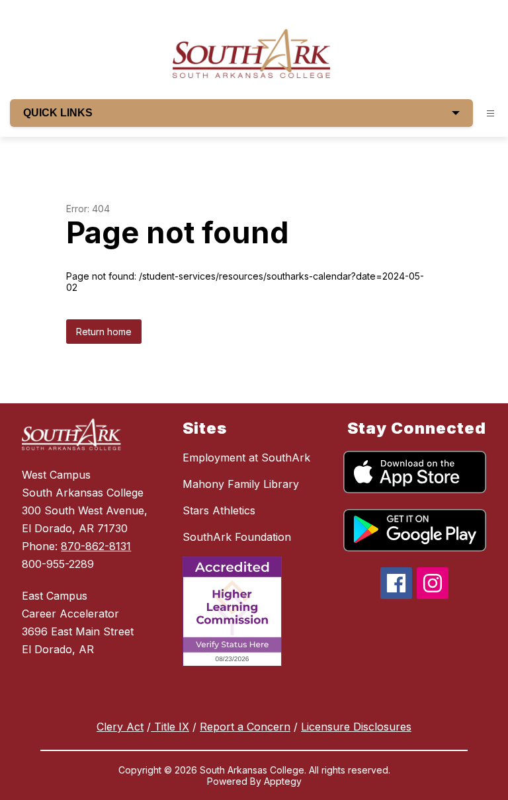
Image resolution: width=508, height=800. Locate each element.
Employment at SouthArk (246, 457)
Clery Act (120, 726)
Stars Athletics (219, 510)
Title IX (170, 726)
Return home (104, 331)
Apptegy (283, 781)
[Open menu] (490, 113)
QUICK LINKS (58, 112)
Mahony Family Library (241, 484)
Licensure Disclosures (356, 726)
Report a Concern (245, 726)
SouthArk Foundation (237, 536)
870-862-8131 (96, 546)
